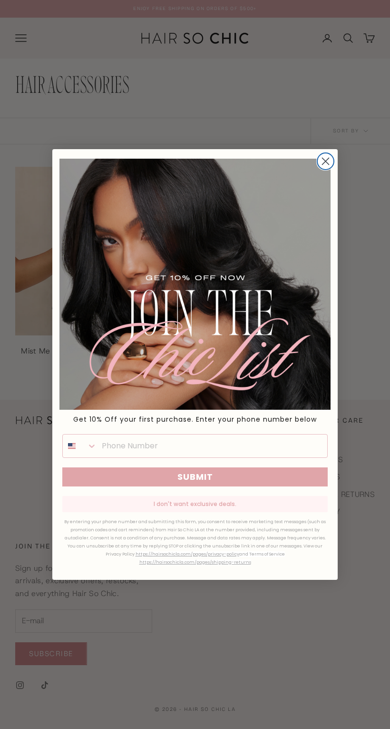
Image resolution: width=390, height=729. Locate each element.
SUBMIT (195, 477)
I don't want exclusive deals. (195, 504)
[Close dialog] (325, 161)
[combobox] (80, 446)
